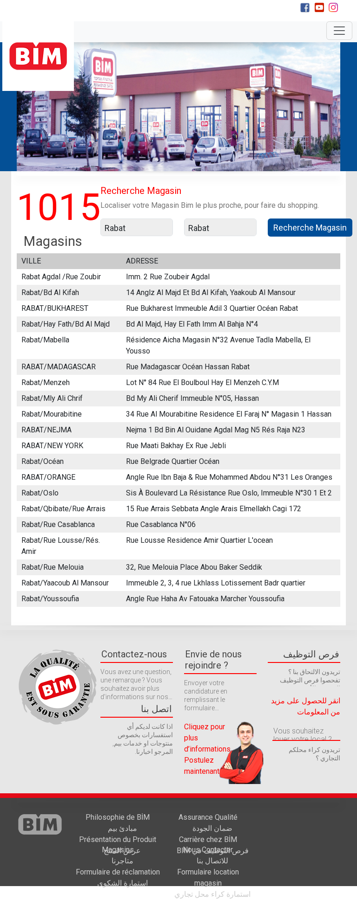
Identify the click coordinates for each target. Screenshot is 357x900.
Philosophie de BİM (118, 823)
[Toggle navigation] (339, 30)
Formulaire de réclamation (118, 877)
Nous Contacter (208, 855)
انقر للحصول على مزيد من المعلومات (305, 706)
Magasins (118, 855)
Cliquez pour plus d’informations (207, 737)
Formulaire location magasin (212, 883)
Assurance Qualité (208, 823)
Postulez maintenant (201, 766)
